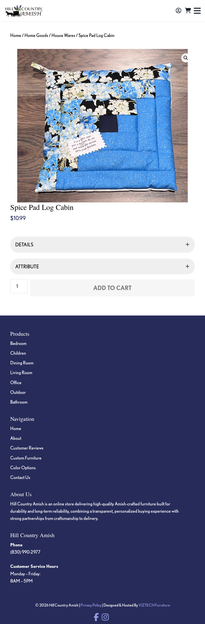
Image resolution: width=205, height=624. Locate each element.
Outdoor (18, 392)
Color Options (23, 467)
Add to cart (112, 287)
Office (16, 382)
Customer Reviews (27, 447)
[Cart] (188, 10)
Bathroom (19, 401)
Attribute (27, 266)
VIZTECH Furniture (154, 605)
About (15, 438)
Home (15, 35)
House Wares (63, 35)
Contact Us (20, 477)
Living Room (21, 372)
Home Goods (36, 35)
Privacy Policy (91, 605)
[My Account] (178, 10)
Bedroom (18, 343)
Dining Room (22, 362)
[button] (185, 57)
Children (18, 352)
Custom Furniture (26, 457)
